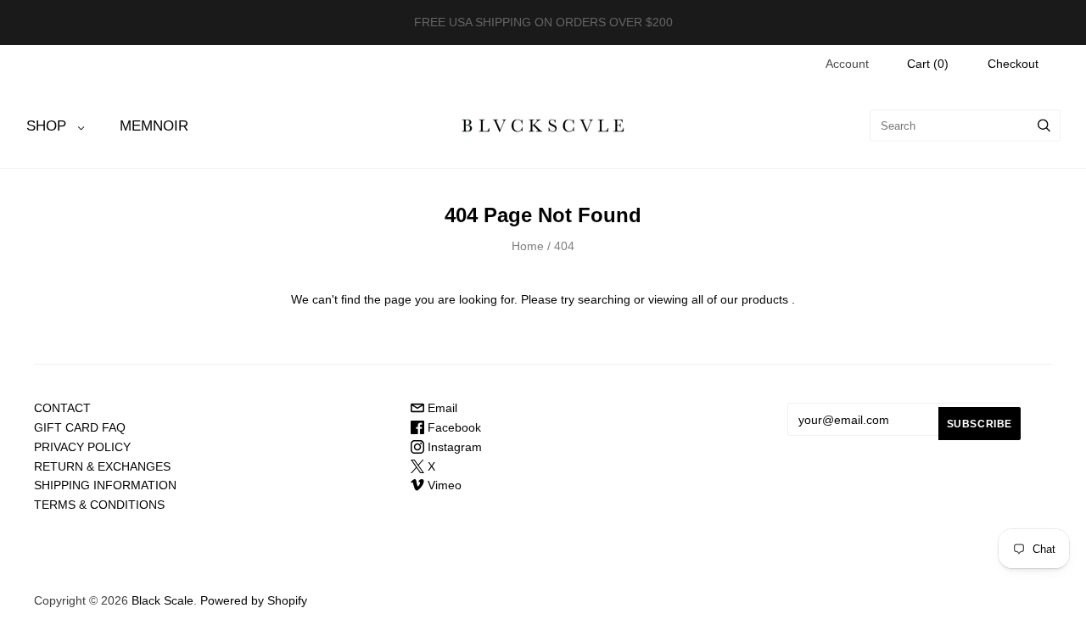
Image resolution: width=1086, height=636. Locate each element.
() (928, 63)
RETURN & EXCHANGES (102, 466)
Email (440, 408)
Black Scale (162, 600)
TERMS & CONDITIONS (99, 504)
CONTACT (62, 408)
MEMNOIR (154, 126)
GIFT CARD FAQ (80, 427)
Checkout (1013, 63)
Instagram (453, 447)
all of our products (739, 299)
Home (528, 246)
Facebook (452, 427)
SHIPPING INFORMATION (105, 485)
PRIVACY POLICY (82, 447)
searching (604, 299)
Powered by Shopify (253, 600)
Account (847, 63)
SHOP (46, 126)
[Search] (1044, 125)
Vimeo (443, 485)
